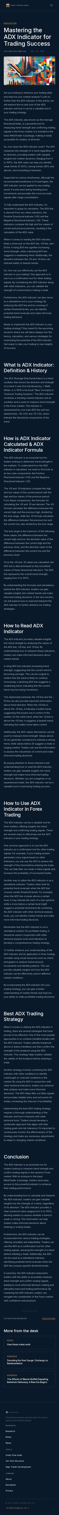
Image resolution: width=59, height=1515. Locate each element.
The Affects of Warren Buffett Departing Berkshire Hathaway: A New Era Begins (27, 1380)
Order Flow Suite (14, 1455)
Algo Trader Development (18, 1467)
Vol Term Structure (15, 1461)
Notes (10, 1340)
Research (12, 1356)
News (8, 1443)
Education (10, 23)
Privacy (9, 1490)
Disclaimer (11, 1485)
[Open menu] (51, 5)
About (8, 1479)
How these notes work (18, 1344)
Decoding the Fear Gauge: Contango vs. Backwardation (27, 1362)
